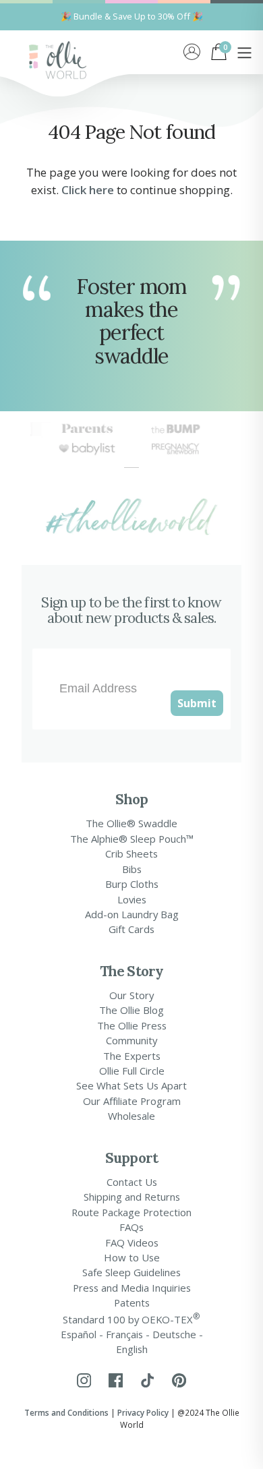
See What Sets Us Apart (131, 1085)
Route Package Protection (131, 1212)
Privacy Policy (143, 1412)
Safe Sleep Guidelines (131, 1272)
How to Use (132, 1257)
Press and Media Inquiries (132, 1287)
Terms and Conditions (66, 1412)
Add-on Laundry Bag (132, 914)
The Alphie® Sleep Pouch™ (132, 838)
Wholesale (131, 1115)
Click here (87, 190)
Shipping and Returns (132, 1196)
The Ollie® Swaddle (131, 823)
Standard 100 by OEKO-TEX (131, 1318)
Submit (196, 703)
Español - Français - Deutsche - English (132, 1341)
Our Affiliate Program (132, 1101)
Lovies (131, 899)
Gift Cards (131, 929)
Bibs (132, 869)
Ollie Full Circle (132, 1070)
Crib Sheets (131, 853)
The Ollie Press (132, 1025)
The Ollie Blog (131, 1010)
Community (131, 1040)
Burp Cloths (131, 884)
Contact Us (132, 1182)
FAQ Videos (131, 1242)
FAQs (131, 1227)
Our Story (131, 995)
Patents (132, 1302)
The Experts (131, 1055)
